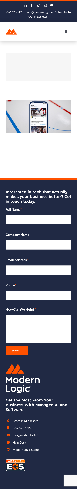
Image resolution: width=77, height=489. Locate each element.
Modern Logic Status (26, 449)
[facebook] (31, 5)
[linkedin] (25, 5)
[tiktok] (38, 5)
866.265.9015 (15, 12)
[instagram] (45, 5)
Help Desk (19, 442)
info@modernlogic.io (39, 12)
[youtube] (51, 5)
